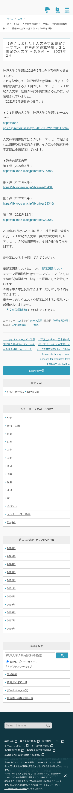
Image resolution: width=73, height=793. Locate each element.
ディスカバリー (31, 662)
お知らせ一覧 (36, 370)
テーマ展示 (36, 320)
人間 (9, 457)
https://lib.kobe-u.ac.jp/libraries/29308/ (28, 219)
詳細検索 (12, 674)
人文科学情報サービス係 (25, 325)
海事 (9, 489)
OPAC (13, 662)
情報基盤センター (51, 741)
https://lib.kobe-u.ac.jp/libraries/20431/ (28, 187)
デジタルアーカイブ (21, 666)
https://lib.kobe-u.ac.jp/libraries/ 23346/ (28, 203)
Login (57, 10)
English (11, 522)
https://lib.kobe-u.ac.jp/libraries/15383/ (28, 171)
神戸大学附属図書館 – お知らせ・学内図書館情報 (20, 6)
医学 (9, 474)
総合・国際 (13, 425)
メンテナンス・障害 (19, 514)
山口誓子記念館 (12, 750)
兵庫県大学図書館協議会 (39, 750)
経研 (9, 465)
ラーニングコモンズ (14, 745)
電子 (9, 498)
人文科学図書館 (16, 309)
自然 (9, 441)
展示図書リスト (52, 268)
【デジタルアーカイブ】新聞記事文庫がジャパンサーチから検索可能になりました (19, 344)
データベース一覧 (17, 690)
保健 (9, 482)
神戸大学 (8, 741)
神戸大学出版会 (28, 741)
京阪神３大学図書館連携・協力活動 (22, 754)
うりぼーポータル (40, 745)
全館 (9, 417)
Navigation (67, 10)
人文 (19, 320)
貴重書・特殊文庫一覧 (20, 698)
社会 (9, 433)
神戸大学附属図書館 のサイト (15, 10)
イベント (12, 506)
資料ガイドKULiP (17, 682)
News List (33, 391)
